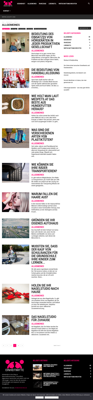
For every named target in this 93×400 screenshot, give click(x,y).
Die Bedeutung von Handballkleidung (45, 71)
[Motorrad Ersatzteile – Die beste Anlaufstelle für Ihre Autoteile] (37, 376)
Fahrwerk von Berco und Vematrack (50, 365)
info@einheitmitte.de (21, 388)
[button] (89, 4)
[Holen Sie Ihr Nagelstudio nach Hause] (15, 293)
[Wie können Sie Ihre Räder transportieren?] (15, 173)
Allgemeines (32, 4)
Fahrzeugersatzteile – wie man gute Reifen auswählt (51, 383)
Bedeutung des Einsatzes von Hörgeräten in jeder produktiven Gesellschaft (45, 40)
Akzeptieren (39, 397)
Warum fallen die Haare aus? (44, 195)
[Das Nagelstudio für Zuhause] (15, 325)
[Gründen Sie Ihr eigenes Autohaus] (15, 228)
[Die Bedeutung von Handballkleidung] (15, 78)
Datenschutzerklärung (51, 397)
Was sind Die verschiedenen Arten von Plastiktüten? (42, 135)
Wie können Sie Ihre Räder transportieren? (44, 168)
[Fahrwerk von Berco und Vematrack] (37, 367)
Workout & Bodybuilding (71, 60)
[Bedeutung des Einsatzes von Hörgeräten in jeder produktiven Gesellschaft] (15, 42)
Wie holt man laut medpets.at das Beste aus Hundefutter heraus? (45, 102)
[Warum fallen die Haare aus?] (15, 202)
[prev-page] (3, 345)
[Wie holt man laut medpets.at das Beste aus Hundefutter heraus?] (15, 104)
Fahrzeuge (42, 4)
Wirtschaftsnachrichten (68, 4)
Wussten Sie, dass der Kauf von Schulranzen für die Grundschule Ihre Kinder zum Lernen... (44, 254)
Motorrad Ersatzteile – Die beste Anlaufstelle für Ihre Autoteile (51, 375)
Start (3, 22)
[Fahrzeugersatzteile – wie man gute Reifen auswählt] (37, 385)
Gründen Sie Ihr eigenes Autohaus (44, 221)
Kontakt (6, 11)
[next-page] (22, 345)
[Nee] (91, 396)
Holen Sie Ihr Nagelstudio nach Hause (45, 288)
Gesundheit (21, 4)
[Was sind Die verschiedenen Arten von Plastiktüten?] (15, 138)
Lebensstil (52, 4)
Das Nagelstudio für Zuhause (43, 318)
